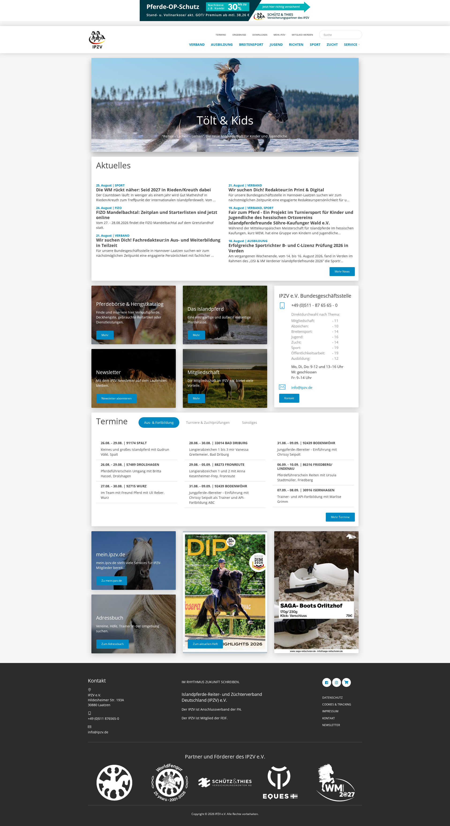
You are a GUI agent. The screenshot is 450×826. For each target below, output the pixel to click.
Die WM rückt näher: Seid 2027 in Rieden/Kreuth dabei (153, 190)
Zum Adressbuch (112, 644)
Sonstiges (249, 422)
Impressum (330, 711)
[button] (111, 105)
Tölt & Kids (225, 120)
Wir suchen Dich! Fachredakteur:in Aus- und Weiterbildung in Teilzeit (158, 242)
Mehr (105, 335)
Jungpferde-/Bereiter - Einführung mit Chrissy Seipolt (307, 449)
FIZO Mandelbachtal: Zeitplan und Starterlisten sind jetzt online (156, 214)
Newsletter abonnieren (116, 398)
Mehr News (342, 271)
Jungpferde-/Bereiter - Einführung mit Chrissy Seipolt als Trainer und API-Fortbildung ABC (219, 494)
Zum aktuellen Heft (205, 644)
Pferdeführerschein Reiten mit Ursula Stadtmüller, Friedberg (306, 472)
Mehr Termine (340, 517)
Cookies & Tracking (336, 704)
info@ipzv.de (301, 387)
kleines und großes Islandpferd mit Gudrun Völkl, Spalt (135, 449)
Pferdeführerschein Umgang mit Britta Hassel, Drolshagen (131, 470)
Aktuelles (113, 165)
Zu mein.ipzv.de (111, 581)
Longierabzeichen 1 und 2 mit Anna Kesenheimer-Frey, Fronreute (217, 470)
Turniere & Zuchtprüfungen (208, 422)
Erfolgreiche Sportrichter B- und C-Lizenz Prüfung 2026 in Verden (288, 248)
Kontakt (289, 398)
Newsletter (331, 725)
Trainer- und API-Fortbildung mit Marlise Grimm (309, 496)
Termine (112, 421)
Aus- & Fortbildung (159, 422)
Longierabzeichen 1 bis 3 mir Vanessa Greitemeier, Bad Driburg (218, 449)
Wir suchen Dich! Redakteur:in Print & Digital (276, 190)
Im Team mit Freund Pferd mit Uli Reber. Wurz (133, 492)
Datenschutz (332, 698)
